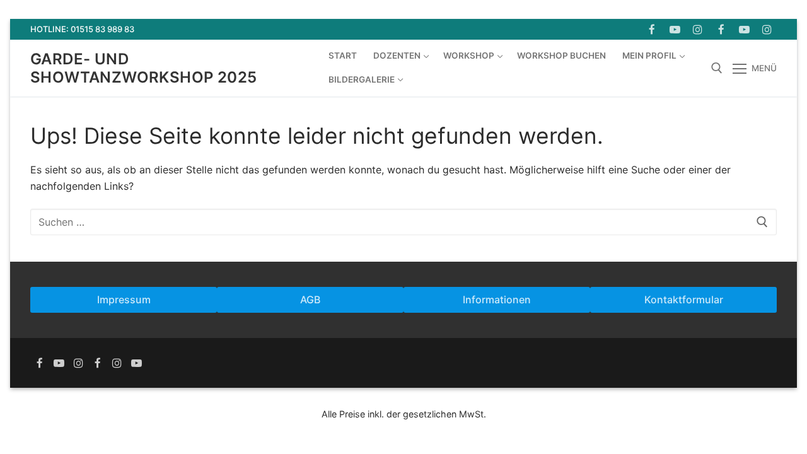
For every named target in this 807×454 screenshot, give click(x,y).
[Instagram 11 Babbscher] (767, 29)
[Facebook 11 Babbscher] (721, 29)
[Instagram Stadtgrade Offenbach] (78, 363)
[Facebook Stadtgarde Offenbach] (651, 29)
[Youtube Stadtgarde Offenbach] (675, 29)
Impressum (124, 299)
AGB (310, 299)
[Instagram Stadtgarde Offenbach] (698, 29)
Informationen (497, 299)
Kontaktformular (683, 299)
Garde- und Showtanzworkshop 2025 (143, 68)
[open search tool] (717, 68)
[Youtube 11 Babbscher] (744, 29)
